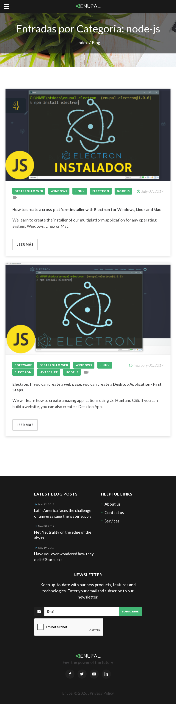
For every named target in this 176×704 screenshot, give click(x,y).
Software (23, 365)
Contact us (114, 512)
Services (112, 520)
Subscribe (130, 611)
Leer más (25, 244)
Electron (100, 191)
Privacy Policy (102, 693)
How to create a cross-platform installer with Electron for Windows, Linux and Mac (86, 209)
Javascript (48, 372)
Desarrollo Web (29, 191)
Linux (80, 191)
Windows (59, 191)
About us (112, 503)
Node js (123, 191)
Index (82, 42)
